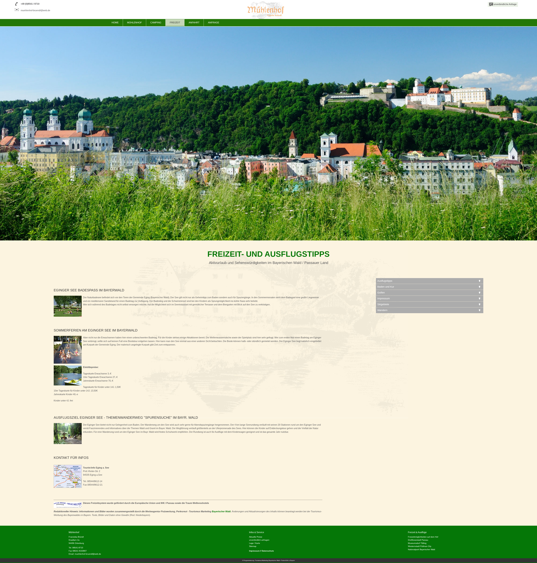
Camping (155, 22)
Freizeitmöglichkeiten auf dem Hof (423, 537)
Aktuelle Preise (255, 537)
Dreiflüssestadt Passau (418, 540)
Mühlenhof (134, 22)
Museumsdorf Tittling (417, 543)
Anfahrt (194, 22)
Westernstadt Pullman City (419, 546)
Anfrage (213, 22)
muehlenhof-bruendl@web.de (35, 10)
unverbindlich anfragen (259, 540)
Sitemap (252, 546)
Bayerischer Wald (221, 511)
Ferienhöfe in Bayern (288, 560)
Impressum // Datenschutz (261, 551)
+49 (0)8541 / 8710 (30, 4)
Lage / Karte (254, 543)
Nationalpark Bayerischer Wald (421, 549)
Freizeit (175, 22)
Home (115, 22)
